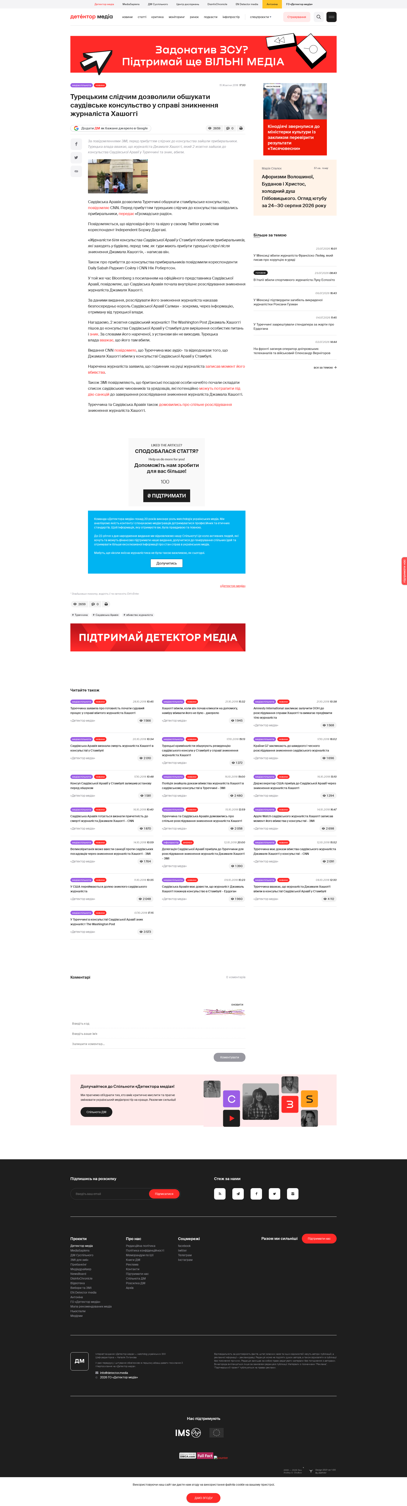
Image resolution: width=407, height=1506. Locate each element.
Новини (127, 17)
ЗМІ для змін (79, 1260)
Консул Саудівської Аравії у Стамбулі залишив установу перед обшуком (110, 785)
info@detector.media (114, 1373)
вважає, (107, 340)
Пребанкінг (78, 1264)
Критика (157, 17)
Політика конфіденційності (145, 1250)
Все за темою (323, 367)
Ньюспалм (77, 1311)
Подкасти (210, 17)
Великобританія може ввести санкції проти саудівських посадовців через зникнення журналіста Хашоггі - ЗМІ (111, 851)
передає (126, 213)
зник (94, 334)
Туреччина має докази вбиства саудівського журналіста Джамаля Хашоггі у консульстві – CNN (295, 851)
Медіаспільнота (81, 85)
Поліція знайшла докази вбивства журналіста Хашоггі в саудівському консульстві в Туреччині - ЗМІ (203, 785)
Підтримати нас (137, 1274)
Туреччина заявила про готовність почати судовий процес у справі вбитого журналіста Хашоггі (107, 710)
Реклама (132, 1264)
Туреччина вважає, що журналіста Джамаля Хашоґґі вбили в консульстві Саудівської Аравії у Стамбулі (292, 889)
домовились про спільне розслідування (195, 404)
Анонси (187, 842)
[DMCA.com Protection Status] (187, 1458)
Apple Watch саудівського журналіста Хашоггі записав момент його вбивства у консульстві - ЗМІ (293, 818)
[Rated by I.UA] (221, 1458)
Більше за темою (270, 235)
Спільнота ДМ (96, 1112)
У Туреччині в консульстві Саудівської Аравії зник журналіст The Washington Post (106, 922)
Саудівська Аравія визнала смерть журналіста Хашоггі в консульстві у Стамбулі (111, 748)
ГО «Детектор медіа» (299, 4)
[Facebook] (76, 144)
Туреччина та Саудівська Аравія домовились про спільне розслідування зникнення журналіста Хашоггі (202, 818)
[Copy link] (76, 171)
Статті (142, 17)
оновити (237, 1004)
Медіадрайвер (80, 1269)
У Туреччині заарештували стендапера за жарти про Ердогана (294, 326)
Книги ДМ (133, 1260)
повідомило (125, 350)
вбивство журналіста (139, 615)
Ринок (194, 17)
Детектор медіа (104, 4)
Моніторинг (177, 17)
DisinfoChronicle (217, 4)
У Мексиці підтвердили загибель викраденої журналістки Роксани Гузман (288, 302)
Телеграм (185, 1255)
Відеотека (77, 1283)
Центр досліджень (187, 4)
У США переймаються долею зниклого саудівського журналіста (108, 889)
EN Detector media (247, 4)
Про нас (133, 1238)
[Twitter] (76, 157)
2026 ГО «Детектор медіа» (119, 1377)
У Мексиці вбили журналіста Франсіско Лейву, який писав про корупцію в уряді (293, 257)
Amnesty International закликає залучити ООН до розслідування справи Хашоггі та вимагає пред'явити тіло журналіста (293, 712)
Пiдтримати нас (319, 1239)
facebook (184, 1246)
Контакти (132, 1269)
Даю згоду (204, 1498)
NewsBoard (78, 1274)
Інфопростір (231, 17)
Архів (130, 1288)
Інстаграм (185, 1260)
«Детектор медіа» (232, 586)
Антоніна (272, 4)
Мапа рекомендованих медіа (91, 1306)
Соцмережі (189, 1238)
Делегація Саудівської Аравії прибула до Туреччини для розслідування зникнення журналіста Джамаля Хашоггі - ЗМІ (203, 853)
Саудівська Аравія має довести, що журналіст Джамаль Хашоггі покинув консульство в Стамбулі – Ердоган (203, 889)
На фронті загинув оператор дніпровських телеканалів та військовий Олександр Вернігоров (292, 351)
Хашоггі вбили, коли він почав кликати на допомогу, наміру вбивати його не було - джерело (200, 710)
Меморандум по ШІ (139, 1255)
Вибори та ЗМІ (81, 1288)
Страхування (296, 17)
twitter (182, 1250)
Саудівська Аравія (107, 615)
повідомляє (98, 207)
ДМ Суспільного (158, 4)
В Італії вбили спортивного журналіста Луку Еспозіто (294, 280)
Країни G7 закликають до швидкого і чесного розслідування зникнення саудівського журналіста (291, 748)
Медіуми (76, 1316)
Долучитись (166, 563)
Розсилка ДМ (135, 1283)
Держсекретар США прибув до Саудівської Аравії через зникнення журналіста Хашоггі (295, 785)
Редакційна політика (140, 1246)
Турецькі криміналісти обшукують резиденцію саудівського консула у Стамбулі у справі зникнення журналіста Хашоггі (200, 750)
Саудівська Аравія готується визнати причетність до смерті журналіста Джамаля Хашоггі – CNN (109, 818)
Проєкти (78, 1238)
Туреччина (81, 615)
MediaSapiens (131, 4)
